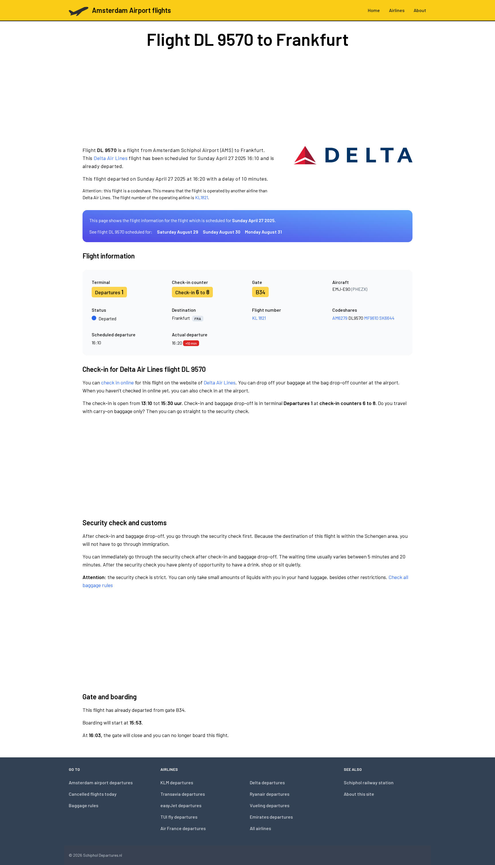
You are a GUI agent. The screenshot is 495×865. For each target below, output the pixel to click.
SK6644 (386, 318)
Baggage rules (83, 805)
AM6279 (339, 318)
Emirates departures (271, 816)
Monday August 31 (263, 231)
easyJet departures (180, 805)
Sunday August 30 (221, 231)
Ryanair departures (269, 794)
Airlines (396, 10)
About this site (359, 794)
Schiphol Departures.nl (102, 855)
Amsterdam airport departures (101, 782)
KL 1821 (259, 318)
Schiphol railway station (369, 782)
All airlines (260, 828)
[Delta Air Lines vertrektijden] (353, 173)
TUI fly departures (178, 816)
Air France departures (183, 828)
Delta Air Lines (110, 158)
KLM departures (176, 782)
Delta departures (267, 782)
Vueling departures (269, 805)
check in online (117, 382)
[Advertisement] (247, 97)
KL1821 (201, 197)
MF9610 (371, 318)
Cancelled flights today (93, 794)
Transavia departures (182, 794)
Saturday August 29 (177, 231)
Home (374, 10)
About (420, 10)
